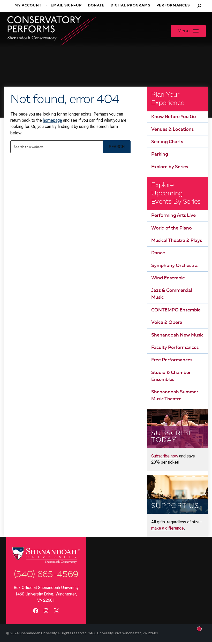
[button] (188, 31)
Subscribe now (164, 456)
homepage (52, 120)
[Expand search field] (199, 6)
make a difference (167, 528)
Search (117, 146)
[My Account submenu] (46, 6)
